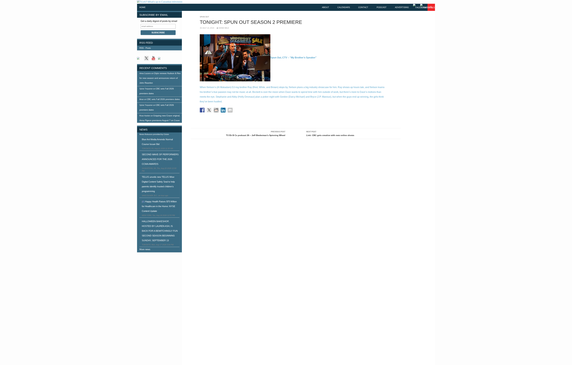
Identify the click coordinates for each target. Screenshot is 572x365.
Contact (363, 7)
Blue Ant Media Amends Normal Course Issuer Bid (157, 141)
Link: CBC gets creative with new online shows (330, 133)
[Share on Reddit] (216, 110)
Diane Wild (224, 28)
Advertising (402, 7)
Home (142, 7)
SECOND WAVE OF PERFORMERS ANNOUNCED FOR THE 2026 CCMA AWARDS (160, 159)
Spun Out (204, 17)
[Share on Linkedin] (223, 110)
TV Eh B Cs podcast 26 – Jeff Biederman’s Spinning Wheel (255, 133)
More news (144, 249)
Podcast (382, 7)
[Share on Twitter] (209, 110)
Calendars (343, 7)
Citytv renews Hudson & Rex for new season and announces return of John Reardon (160, 78)
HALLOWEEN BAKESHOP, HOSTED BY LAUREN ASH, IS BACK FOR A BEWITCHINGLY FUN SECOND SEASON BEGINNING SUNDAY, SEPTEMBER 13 (160, 231)
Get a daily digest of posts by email (159, 21)
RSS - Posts (145, 48)
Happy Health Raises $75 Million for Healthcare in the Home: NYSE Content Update (159, 206)
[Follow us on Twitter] (146, 58)
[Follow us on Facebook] (139, 59)
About (325, 7)
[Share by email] (230, 110)
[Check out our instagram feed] (160, 59)
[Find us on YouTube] (153, 58)
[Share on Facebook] (202, 110)
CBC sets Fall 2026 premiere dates (163, 99)
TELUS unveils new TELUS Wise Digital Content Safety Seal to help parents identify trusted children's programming (158, 184)
